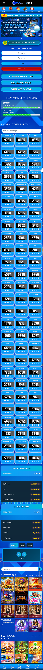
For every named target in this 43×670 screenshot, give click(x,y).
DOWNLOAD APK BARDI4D (23, 43)
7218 (21, 323)
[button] (19, 574)
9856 (21, 335)
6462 (7, 348)
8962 (7, 176)
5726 (7, 397)
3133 (7, 201)
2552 (35, 201)
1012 (21, 299)
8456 (35, 458)
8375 (21, 201)
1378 (8, 225)
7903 (7, 372)
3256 (35, 433)
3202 (21, 446)
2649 (21, 397)
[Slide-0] (12, 35)
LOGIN (21, 63)
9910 (7, 335)
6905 (21, 213)
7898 (35, 323)
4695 (7, 421)
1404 (21, 188)
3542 (7, 188)
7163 (35, 397)
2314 (21, 286)
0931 (8, 360)
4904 (21, 360)
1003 (21, 311)
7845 (21, 433)
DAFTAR (21, 69)
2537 (7, 262)
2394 (7, 446)
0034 (21, 176)
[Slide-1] (16, 35)
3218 (7, 299)
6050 (21, 372)
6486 (7, 152)
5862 (7, 458)
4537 (7, 274)
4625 (35, 360)
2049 (7, 286)
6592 (21, 421)
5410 (35, 225)
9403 (35, 299)
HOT (22, 545)
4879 (35, 237)
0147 (35, 348)
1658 (35, 286)
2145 (21, 384)
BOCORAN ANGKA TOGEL (21, 76)
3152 (35, 311)
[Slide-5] (30, 35)
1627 (8, 433)
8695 (21, 139)
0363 (35, 139)
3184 (21, 458)
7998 (7, 409)
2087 (7, 384)
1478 (7, 311)
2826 (7, 237)
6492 (21, 152)
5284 (35, 409)
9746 (35, 274)
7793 (35, 176)
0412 (7, 164)
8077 (35, 335)
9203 (7, 139)
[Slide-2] (19, 35)
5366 (35, 446)
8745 (7, 250)
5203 (35, 164)
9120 (21, 262)
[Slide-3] (23, 35)
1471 (35, 372)
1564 (35, 152)
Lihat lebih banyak (33, 591)
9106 (21, 237)
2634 (21, 348)
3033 (35, 384)
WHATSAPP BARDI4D (21, 89)
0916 (21, 250)
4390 (35, 213)
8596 (35, 421)
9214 (35, 188)
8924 (21, 164)
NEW (30, 545)
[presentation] (18, 570)
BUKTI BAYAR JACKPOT (21, 82)
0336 (35, 262)
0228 (21, 274)
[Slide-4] (26, 35)
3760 (7, 213)
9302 (21, 225)
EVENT (13, 545)
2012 (35, 250)
